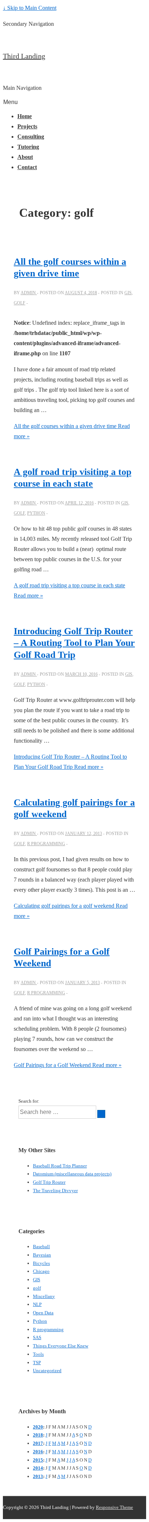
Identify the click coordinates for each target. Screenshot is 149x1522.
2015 (38, 1460)
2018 (38, 1435)
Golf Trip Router (49, 1182)
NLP (37, 1304)
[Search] (101, 1114)
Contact (27, 167)
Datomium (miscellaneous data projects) (72, 1174)
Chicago (41, 1271)
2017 (38, 1443)
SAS (37, 1337)
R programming (46, 843)
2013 (38, 1476)
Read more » (68, 1065)
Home (24, 116)
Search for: (28, 1101)
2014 (38, 1468)
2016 (38, 1451)
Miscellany (44, 1296)
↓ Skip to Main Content (29, 8)
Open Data (43, 1312)
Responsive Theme (114, 1507)
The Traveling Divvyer (55, 1190)
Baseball (41, 1246)
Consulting (30, 136)
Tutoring (28, 147)
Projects (27, 126)
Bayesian (42, 1255)
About (25, 157)
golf (19, 302)
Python (36, 513)
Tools (38, 1354)
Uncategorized (47, 1370)
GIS (128, 292)
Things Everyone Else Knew (60, 1346)
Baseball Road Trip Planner (60, 1166)
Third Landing (24, 56)
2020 (38, 1427)
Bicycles (41, 1263)
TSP (37, 1362)
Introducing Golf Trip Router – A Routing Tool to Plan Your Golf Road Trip (74, 643)
